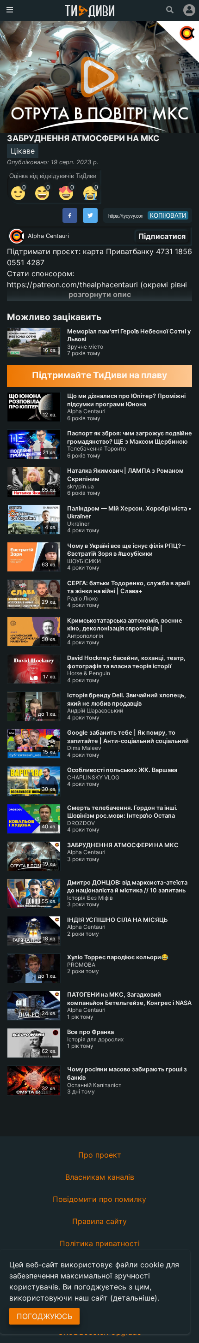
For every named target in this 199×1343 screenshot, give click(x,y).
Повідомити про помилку (99, 1199)
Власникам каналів (99, 1177)
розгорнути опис (99, 294)
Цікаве (23, 150)
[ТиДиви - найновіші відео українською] (89, 11)
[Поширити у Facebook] (69, 215)
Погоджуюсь (44, 1316)
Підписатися (162, 236)
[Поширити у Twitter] (90, 215)
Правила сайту (99, 1221)
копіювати (168, 215)
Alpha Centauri (48, 235)
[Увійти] (189, 10)
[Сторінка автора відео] (16, 236)
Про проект (99, 1154)
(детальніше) (133, 1297)
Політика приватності (100, 1243)
